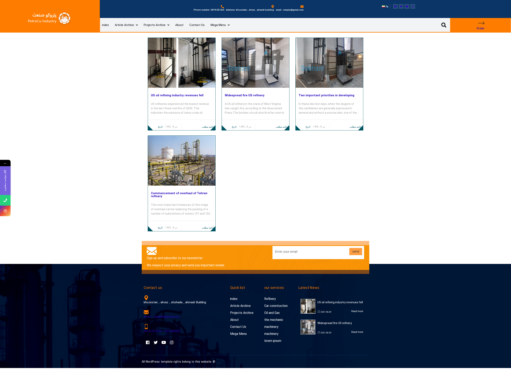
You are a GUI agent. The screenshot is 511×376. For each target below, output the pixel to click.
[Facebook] (395, 6)
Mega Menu (218, 25)
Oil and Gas (272, 313)
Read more (357, 311)
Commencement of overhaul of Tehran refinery (179, 195)
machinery (271, 327)
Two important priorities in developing (326, 95)
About (179, 25)
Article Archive (124, 25)
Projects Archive (154, 25)
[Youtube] (407, 6)
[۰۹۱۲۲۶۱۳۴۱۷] (5, 200)
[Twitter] (401, 6)
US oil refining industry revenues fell (177, 95)
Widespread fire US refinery (244, 95)
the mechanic (273, 320)
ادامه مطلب (207, 126)
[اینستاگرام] (5, 211)
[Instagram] (412, 6)
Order (480, 28)
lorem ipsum (272, 341)
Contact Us (197, 25)
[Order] (481, 23)
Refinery (270, 299)
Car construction (276, 306)
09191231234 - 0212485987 (162, 331)
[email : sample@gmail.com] (146, 312)
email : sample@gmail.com (161, 316)
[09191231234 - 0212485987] (146, 326)
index (105, 25)
